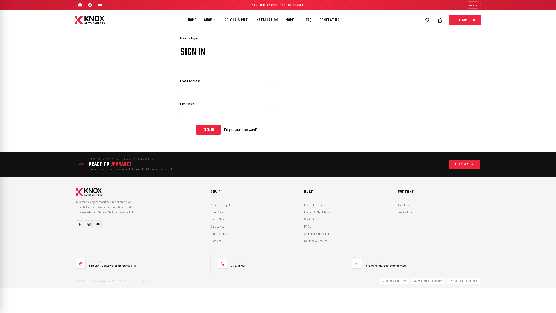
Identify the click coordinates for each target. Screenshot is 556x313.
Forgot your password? (241, 130)
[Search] (427, 20)
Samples (216, 241)
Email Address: (190, 81)
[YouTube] (100, 5)
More (290, 19)
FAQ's (307, 226)
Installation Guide (315, 205)
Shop (208, 19)
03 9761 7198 (238, 265)
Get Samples (465, 20)
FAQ (309, 19)
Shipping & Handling (316, 233)
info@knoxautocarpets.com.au (385, 265)
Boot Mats (217, 212)
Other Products (220, 233)
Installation (267, 19)
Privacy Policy (406, 212)
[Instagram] (80, 5)
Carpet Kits (217, 226)
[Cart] (440, 20)
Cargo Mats (218, 219)
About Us (403, 205)
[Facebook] (90, 5)
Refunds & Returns (316, 241)
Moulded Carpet (220, 205)
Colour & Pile (236, 19)
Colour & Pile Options (317, 212)
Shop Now (461, 164)
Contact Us (329, 19)
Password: (187, 104)
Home (192, 19)
